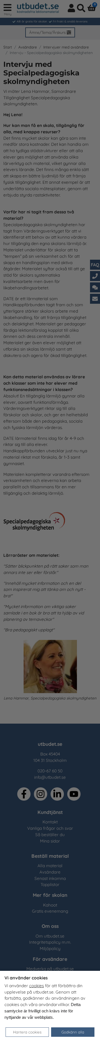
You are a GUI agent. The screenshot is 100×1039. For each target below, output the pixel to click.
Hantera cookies (27, 1032)
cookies (36, 985)
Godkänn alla (72, 1032)
